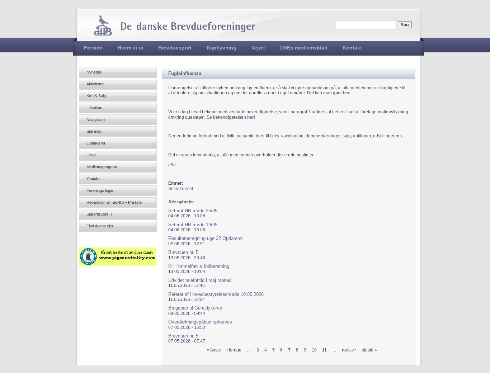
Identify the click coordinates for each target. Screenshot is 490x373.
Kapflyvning (221, 48)
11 (324, 350)
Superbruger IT (99, 214)
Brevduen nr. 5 (183, 252)
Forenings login (99, 190)
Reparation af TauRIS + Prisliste (114, 202)
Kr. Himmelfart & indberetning (198, 266)
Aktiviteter (95, 84)
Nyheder (94, 72)
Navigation (95, 119)
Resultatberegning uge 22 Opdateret (205, 238)
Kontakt (352, 48)
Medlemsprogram (101, 167)
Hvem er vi (130, 48)
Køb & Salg (96, 96)
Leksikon (94, 107)
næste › (349, 350)
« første (214, 350)
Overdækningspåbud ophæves (200, 322)
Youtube (93, 178)
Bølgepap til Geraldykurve (195, 308)
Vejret (258, 48)
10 (314, 350)
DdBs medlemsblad (304, 48)
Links (91, 155)
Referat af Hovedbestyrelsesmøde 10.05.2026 (216, 294)
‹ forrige (233, 350)
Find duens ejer (99, 226)
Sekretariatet (180, 188)
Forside (93, 48)
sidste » (369, 350)
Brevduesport (175, 48)
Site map (94, 131)
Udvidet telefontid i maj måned (199, 280)
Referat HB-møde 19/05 (192, 224)
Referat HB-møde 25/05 (192, 210)
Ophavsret (95, 143)
